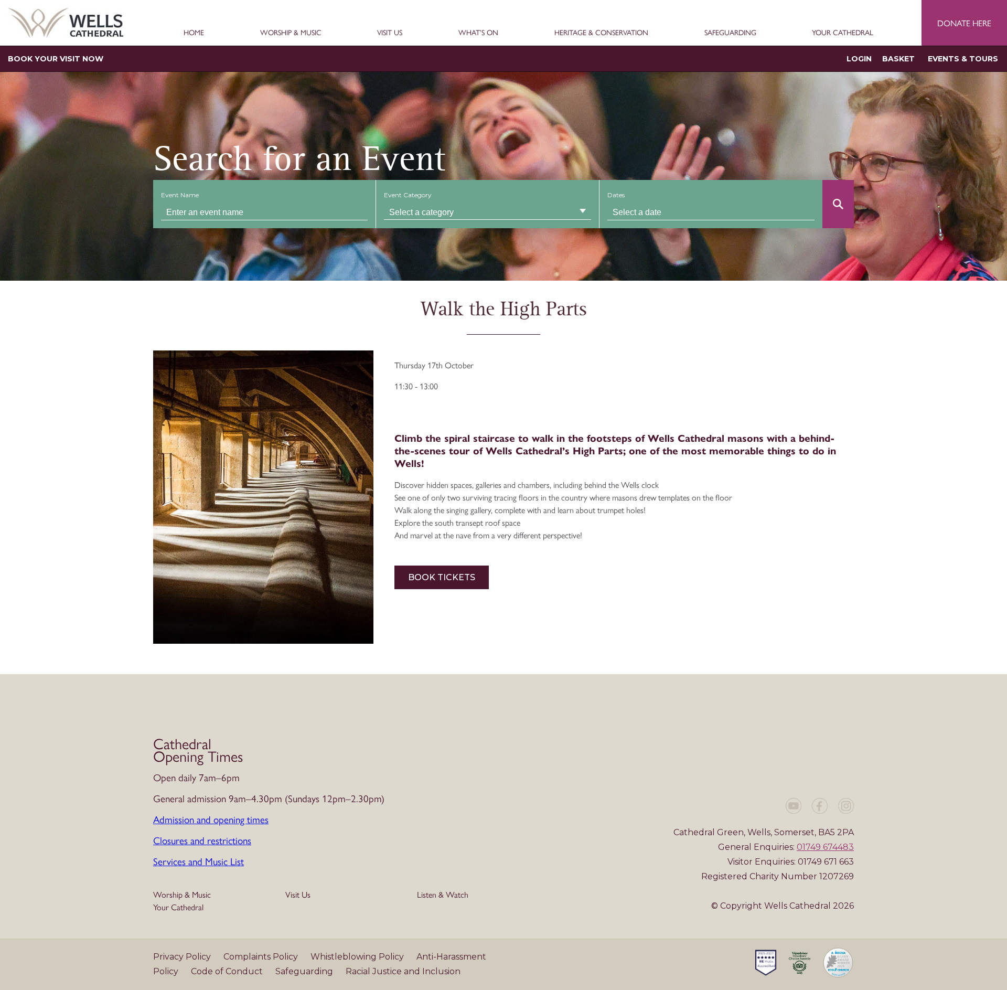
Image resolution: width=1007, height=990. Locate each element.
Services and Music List (198, 861)
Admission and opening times (211, 819)
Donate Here (964, 23)
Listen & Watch (442, 894)
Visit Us (389, 32)
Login (859, 58)
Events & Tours (963, 58)
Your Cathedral (842, 32)
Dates (616, 195)
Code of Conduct (228, 971)
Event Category (408, 195)
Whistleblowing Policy (358, 957)
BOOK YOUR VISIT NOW (55, 58)
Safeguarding (730, 32)
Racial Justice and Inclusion (403, 971)
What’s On (478, 32)
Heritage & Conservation (601, 32)
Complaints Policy (261, 957)
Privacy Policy (183, 957)
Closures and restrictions (202, 840)
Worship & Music (291, 32)
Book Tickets (441, 577)
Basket (898, 58)
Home (194, 32)
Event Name (180, 195)
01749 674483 (825, 847)
